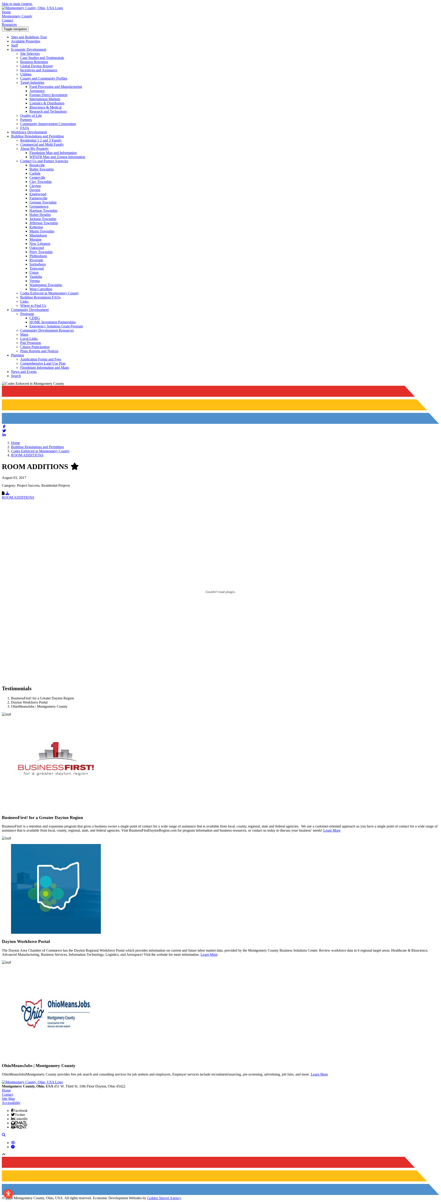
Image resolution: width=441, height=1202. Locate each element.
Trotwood (36, 268)
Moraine (35, 239)
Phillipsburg (38, 256)
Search (16, 376)
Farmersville (38, 198)
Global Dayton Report (36, 66)
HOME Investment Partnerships (52, 322)
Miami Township (41, 231)
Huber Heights (40, 215)
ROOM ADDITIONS (18, 497)
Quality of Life (31, 115)
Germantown (38, 206)
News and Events (24, 372)
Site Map (8, 1099)
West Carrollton (40, 289)
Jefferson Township (43, 223)
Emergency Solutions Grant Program (56, 326)
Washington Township (45, 285)
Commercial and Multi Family (42, 144)
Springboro (37, 264)
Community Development (30, 310)
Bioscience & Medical (45, 107)
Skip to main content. (17, 4)
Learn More (331, 830)
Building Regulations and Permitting (37, 136)
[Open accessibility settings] (8, 1193)
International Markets (44, 99)
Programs (27, 314)
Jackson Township (42, 219)
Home (6, 12)
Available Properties (25, 41)
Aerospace (37, 91)
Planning (17, 355)
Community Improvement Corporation (48, 124)
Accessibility (11, 1103)
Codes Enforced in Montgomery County (49, 293)
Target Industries (32, 82)
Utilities (25, 74)
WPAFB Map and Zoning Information (57, 157)
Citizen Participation (35, 347)
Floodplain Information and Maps (44, 367)
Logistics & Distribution (46, 103)
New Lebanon (39, 244)
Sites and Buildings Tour (29, 37)
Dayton (34, 190)
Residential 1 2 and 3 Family (41, 140)
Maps (24, 334)
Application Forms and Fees (40, 359)
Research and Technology (48, 111)
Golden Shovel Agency (164, 1198)
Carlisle (34, 173)
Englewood (37, 194)
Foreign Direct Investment (48, 95)
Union (34, 272)
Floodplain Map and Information (53, 153)
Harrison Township (43, 210)
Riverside (36, 260)
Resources (9, 24)
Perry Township (41, 252)
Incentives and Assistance (38, 70)
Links (24, 301)
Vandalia (35, 277)
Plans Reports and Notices (39, 351)
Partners (26, 120)
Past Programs (30, 343)
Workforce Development (29, 132)
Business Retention (34, 62)
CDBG (34, 318)
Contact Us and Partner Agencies (44, 161)
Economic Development (28, 49)
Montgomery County (17, 16)
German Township (43, 202)
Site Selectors (30, 54)
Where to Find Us (33, 305)
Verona (34, 281)
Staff (14, 45)
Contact (7, 20)
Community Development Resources (47, 330)
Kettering (36, 227)
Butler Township (41, 169)
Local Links (29, 339)
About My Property (34, 149)
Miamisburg (38, 235)
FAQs (24, 128)
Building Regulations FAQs (40, 297)
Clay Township (40, 182)
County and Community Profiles (43, 78)
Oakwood (36, 248)
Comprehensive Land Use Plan (42, 363)
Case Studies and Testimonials (42, 58)
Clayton (35, 186)
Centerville (37, 177)
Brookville (37, 165)
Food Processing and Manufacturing (55, 87)
